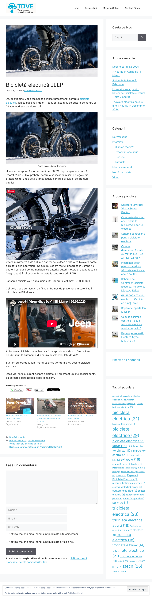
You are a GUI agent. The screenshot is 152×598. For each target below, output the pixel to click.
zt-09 (132, 561)
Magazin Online (111, 8)
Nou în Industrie (17, 437)
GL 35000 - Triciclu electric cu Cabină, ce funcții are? (132, 299)
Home (76, 8)
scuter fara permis (133, 498)
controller (121, 454)
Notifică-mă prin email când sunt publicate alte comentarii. (44, 533)
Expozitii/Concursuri (126, 152)
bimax (123, 450)
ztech (132, 566)
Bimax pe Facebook (126, 360)
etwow (117, 464)
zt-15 (140, 561)
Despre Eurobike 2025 (125, 66)
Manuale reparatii (122, 167)
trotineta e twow (128, 545)
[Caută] (142, 37)
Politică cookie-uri (75, 593)
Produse (120, 157)
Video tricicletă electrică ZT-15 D (25, 443)
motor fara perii (129, 472)
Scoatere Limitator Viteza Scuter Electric (132, 208)
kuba (126, 464)
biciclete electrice (36, 440)
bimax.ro (138, 450)
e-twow (130, 459)
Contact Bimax (132, 8)
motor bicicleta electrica (124, 468)
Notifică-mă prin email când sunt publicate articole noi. (41, 541)
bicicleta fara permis (124, 424)
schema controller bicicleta (127, 487)
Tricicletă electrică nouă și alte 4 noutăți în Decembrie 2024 (128, 105)
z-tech (123, 561)
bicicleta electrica (17, 440)
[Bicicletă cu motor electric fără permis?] (82, 406)
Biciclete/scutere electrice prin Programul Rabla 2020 (35, 447)
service (121, 502)
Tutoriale (120, 162)
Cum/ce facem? (124, 147)
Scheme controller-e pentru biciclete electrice (133, 237)
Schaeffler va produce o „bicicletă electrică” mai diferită (49, 418)
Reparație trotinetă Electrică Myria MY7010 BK (132, 337)
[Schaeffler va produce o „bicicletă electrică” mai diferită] (51, 406)
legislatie (136, 464)
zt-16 (117, 566)
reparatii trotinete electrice (129, 483)
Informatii (118, 141)
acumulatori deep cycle (124, 404)
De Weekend (120, 136)
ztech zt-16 (119, 571)
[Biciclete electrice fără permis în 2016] (20, 406)
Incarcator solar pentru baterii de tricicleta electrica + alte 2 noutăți (128, 93)
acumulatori (130, 400)
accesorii (117, 396)
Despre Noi (91, 8)
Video (115, 177)
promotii (121, 475)
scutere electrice (124, 490)
